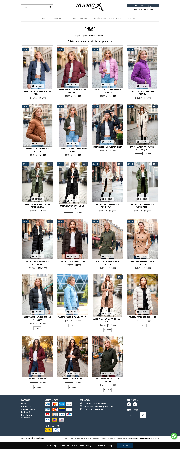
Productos (60, 18)
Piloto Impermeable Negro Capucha (107, 380)
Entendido (124, 445)
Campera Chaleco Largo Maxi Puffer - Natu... (107, 205)
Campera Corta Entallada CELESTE (72, 317)
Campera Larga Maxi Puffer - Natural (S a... (142, 148)
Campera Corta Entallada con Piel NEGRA (37, 318)
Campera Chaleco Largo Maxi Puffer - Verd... (142, 205)
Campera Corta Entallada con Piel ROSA (107, 91)
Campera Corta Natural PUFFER (142, 317)
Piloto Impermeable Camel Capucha (142, 263)
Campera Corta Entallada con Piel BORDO (72, 91)
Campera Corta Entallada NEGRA (107, 147)
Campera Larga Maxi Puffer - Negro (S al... (72, 207)
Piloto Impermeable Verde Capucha (107, 263)
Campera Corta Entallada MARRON (37, 150)
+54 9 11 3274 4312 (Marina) (95, 403)
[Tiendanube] (33, 439)
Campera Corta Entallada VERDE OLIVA (72, 150)
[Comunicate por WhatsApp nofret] (174, 436)
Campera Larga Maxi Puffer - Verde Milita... (37, 205)
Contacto (133, 18)
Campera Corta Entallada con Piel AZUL (37, 92)
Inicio (44, 18)
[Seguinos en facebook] (135, 404)
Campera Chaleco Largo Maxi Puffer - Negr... (37, 263)
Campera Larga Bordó (37, 378)
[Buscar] (50, 6)
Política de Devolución (108, 18)
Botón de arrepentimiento (149, 438)
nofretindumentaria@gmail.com (98, 406)
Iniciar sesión (148, 9)
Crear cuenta (137, 9)
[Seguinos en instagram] (129, 404)
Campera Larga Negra (72, 378)
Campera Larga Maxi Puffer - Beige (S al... (107, 320)
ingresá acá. (134, 438)
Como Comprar (80, 18)
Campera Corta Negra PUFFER (72, 261)
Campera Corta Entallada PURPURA (142, 92)
